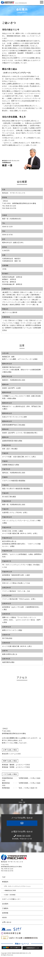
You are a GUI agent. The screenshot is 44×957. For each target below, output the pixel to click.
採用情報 (5, 913)
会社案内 (5, 904)
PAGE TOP (22, 802)
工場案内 (5, 908)
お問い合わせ (6, 922)
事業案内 (5, 882)
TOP (3, 877)
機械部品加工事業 (10, 890)
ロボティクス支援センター (11, 899)
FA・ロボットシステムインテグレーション (18, 886)
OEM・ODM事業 (10, 895)
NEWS (4, 917)
